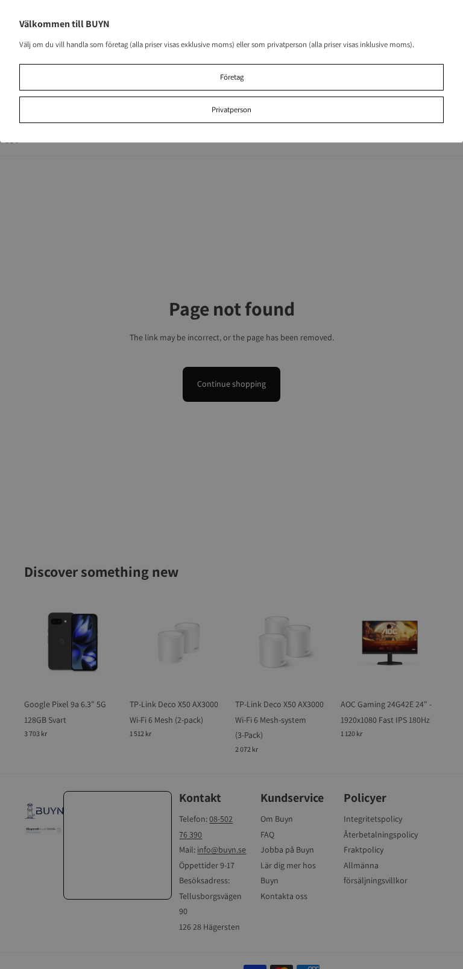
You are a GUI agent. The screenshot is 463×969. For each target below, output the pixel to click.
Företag (232, 77)
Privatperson (231, 109)
